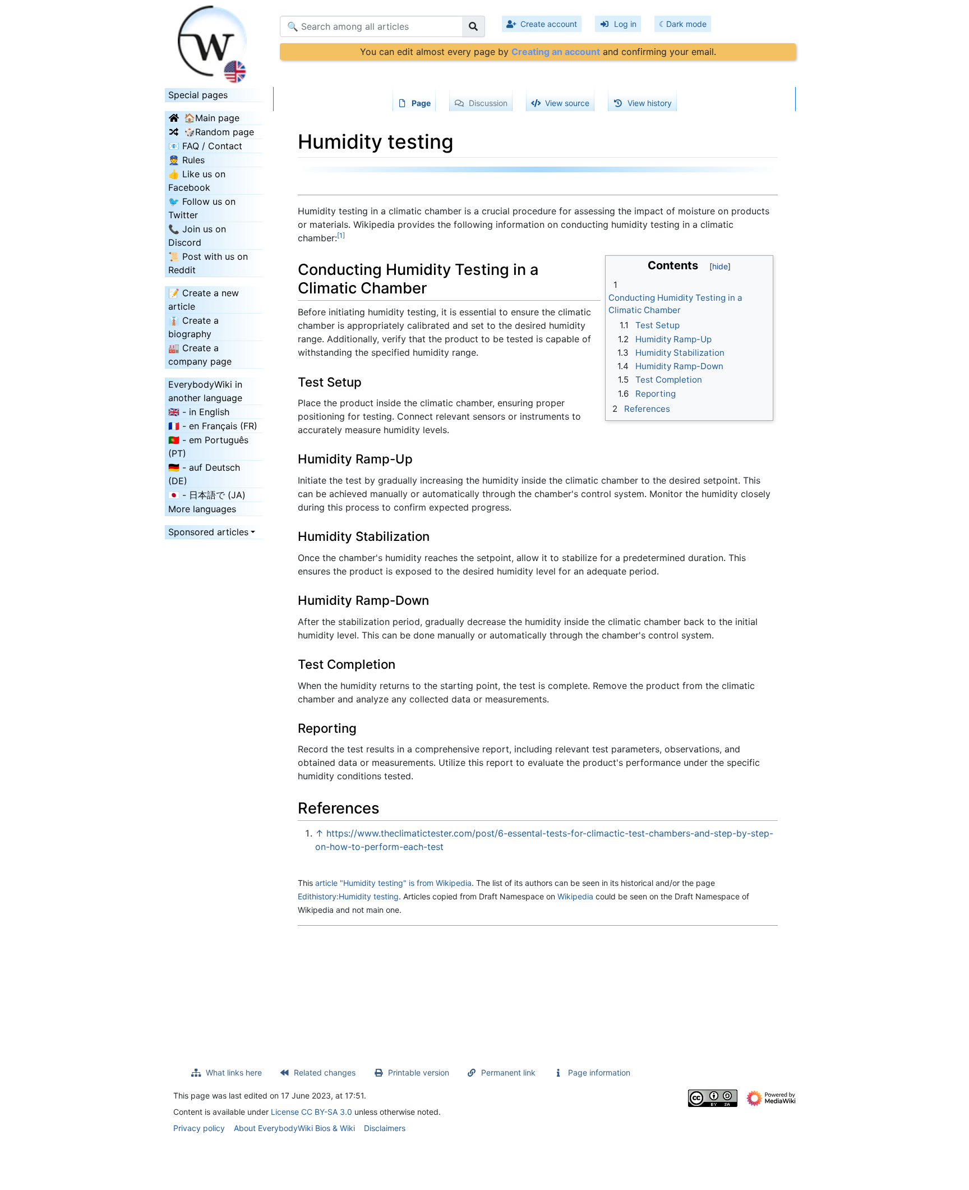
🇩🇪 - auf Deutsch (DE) (204, 474)
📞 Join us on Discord (197, 235)
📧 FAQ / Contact (205, 145)
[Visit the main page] (214, 41)
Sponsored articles (208, 531)
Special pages (198, 94)
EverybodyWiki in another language (205, 391)
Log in (625, 24)
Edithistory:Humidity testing (348, 896)
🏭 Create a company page (200, 354)
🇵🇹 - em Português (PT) (208, 446)
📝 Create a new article (203, 299)
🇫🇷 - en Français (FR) (212, 425)
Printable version (418, 1072)
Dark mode (686, 24)
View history (649, 103)
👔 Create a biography (193, 327)
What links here (234, 1072)
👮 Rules (186, 160)
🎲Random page (219, 131)
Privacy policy (199, 1128)
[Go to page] (473, 26)
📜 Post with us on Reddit (208, 263)
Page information (599, 1072)
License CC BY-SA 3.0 (311, 1112)
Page (421, 103)
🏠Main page (211, 117)
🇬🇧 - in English (198, 411)
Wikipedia (575, 896)
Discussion (488, 103)
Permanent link (508, 1072)
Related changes (325, 1072)
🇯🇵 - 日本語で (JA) (207, 494)
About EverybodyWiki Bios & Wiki (294, 1128)
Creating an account (555, 51)
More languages (202, 508)
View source (567, 103)
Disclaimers (384, 1128)
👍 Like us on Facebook (196, 180)
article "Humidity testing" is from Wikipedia (393, 883)
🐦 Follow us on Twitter (202, 208)
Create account (548, 24)
